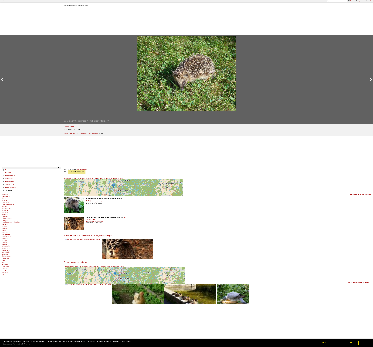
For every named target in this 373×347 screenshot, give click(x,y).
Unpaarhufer (5, 258)
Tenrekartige (5, 254)
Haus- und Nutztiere (8, 204)
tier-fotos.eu (6, 1)
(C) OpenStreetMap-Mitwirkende (360, 194)
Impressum (5, 272)
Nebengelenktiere (7, 218)
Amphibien (5, 194)
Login (369, 1)
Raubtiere (5, 228)
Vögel (3, 260)
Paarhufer (5, 224)
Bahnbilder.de (9, 170)
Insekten (4, 206)
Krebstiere (5, 212)
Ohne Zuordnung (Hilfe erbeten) (11, 222)
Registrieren (361, 1)
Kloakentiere (5, 210)
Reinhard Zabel (90, 219)
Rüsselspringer (6, 236)
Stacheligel (95, 133)
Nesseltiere (5, 220)
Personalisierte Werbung (21, 344)
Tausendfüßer (6, 252)
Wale (3, 262)
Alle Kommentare (82, 169)
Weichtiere (5, 264)
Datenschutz (5, 275)
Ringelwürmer (6, 232)
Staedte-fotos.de (9, 184)
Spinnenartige (6, 246)
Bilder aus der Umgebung (75, 262)
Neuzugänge (5, 266)
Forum (352, 1)
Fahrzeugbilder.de (10, 175)
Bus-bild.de (8, 172)
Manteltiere (5, 214)
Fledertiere (5, 200)
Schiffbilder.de (9, 178)
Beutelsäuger (6, 196)
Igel (90, 133)
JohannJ (88, 200)
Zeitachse (5, 271)
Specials (4, 244)
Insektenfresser (84, 133)
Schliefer (4, 240)
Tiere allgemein (6, 256)
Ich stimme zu (364, 343)
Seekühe (4, 242)
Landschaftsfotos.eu (10, 187)
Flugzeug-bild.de (9, 181)
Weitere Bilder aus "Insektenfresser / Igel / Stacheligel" (88, 235)
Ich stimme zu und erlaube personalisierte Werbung (339, 343)
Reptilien (4, 230)
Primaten (4, 226)
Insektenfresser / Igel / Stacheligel (94, 202)
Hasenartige (5, 202)
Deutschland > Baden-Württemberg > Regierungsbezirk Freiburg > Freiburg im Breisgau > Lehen (93, 178)
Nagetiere (5, 216)
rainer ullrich (69, 126)
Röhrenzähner (6, 234)
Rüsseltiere (5, 238)
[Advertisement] (122, 21)
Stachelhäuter (6, 250)
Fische (4, 198)
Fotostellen (5, 269)
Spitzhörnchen (6, 248)
